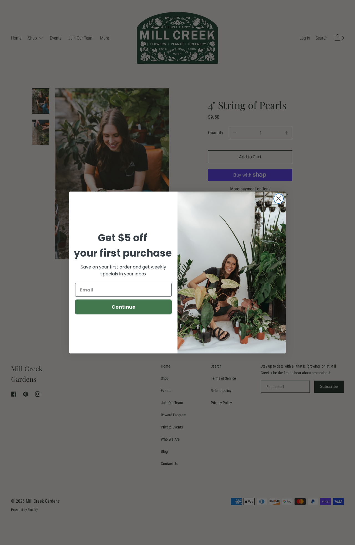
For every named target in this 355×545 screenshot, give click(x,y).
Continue (123, 306)
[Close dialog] (278, 198)
